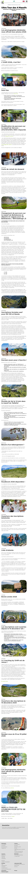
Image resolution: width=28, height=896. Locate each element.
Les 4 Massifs (3, 844)
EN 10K (15, 848)
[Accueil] (2, 2)
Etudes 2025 (16, 865)
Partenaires (3, 870)
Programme (3, 848)
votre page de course (6, 144)
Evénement (3, 843)
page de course (9, 136)
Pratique (3, 863)
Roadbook (3, 856)
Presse (15, 870)
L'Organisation (17, 856)
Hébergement (4, 865)
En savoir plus (4, 681)
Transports (3, 866)
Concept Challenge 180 (18, 851)
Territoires (3, 845)
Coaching (3, 857)
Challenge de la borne (18, 852)
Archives (16, 866)
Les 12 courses (17, 844)
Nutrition (3, 860)
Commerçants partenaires (6, 869)
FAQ (2, 864)
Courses (16, 843)
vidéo (13, 816)
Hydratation (3, 858)
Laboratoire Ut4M (17, 863)
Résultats (14, 51)
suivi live (16, 93)
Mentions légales (4, 871)
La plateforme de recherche (19, 864)
